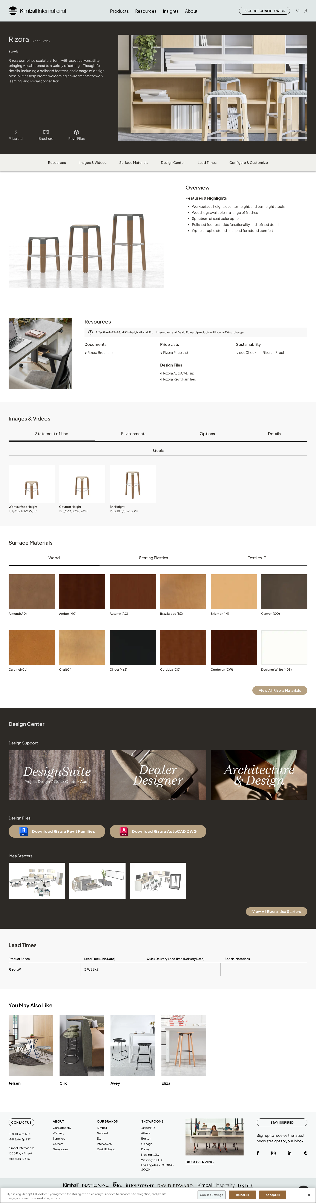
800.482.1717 (21, 1134)
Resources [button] (145, 11)
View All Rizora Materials (280, 690)
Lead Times (207, 162)
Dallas (145, 1149)
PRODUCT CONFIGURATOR (264, 11)
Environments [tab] (133, 433)
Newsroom (60, 1149)
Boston (146, 1138)
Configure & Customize (248, 162)
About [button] (191, 11)
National (102, 1133)
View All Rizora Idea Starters (276, 911)
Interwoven (104, 1144)
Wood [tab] (54, 557)
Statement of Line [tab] (51, 433)
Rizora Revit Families (178, 379)
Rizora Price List (174, 352)
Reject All (242, 1195)
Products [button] (119, 11)
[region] (158, 1195)
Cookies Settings (211, 1195)
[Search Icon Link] (298, 10)
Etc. (99, 1138)
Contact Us (21, 1122)
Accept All (273, 1195)
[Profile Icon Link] (305, 11)
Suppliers (59, 1138)
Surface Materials (133, 162)
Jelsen (15, 1083)
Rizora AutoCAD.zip (177, 373)
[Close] (309, 1195)
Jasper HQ (148, 1127)
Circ (63, 1083)
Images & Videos (92, 162)
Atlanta (145, 1133)
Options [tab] (207, 433)
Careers (58, 1144)
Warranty (58, 1133)
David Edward (106, 1149)
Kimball (102, 1127)
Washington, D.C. (152, 1160)
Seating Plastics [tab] (153, 557)
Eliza (165, 1083)
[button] (32, 484)
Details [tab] (274, 433)
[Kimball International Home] (37, 10)
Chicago (147, 1144)
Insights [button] (171, 11)
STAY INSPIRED (282, 1122)
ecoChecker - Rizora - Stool (260, 352)
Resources (57, 162)
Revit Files (76, 138)
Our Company (62, 1127)
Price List (16, 138)
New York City (150, 1154)
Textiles (255, 557)
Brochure (45, 138)
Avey (115, 1083)
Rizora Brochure (98, 352)
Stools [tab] (158, 450)
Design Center (173, 162)
